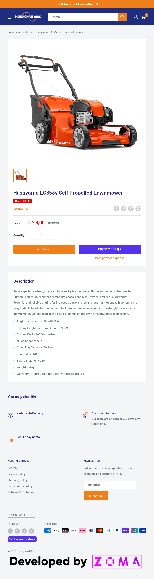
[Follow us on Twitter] (17, 530)
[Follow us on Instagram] (24, 530)
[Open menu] (9, 17)
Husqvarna (20, 208)
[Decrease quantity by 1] (32, 235)
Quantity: (19, 235)
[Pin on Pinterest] (123, 208)
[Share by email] (138, 208)
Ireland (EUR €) (18, 514)
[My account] (136, 17)
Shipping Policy (18, 480)
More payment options (110, 258)
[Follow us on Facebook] (10, 530)
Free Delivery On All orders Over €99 (77, 4)
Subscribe (96, 496)
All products (25, 32)
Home (11, 32)
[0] (143, 17)
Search (12, 467)
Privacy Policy (17, 474)
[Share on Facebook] (116, 208)
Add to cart (44, 249)
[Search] (122, 17)
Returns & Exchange (21, 492)
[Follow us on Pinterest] (31, 530)
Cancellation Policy (20, 486)
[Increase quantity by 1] (52, 235)
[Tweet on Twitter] (131, 208)
